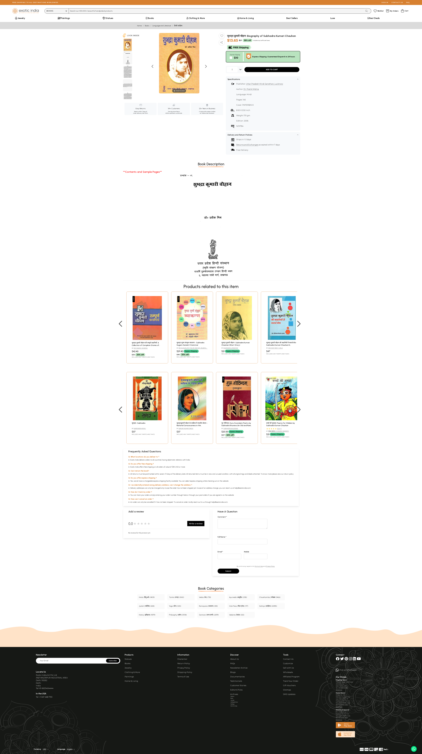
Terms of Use (259, 566)
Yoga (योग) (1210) (175, 606)
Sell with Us (288, 668)
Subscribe (113, 661)
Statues (128, 659)
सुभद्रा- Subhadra (138, 423)
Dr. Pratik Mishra (251, 89)
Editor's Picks (236, 690)
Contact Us (288, 659)
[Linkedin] (354, 659)
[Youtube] (359, 659)
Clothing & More (132, 672)
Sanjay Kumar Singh (186, 428)
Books (147, 26)
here (185, 495)
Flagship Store (341, 680)
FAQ (408, 2)
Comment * (222, 517)
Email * (220, 552)
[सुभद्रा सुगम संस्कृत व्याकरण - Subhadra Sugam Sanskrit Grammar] (192, 339)
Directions (339, 690)
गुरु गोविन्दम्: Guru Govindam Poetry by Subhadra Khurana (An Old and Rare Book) (236, 425)
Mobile (246, 552)
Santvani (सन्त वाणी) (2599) (209, 615)
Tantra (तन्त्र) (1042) (176, 597)
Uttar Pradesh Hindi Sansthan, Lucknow (264, 84)
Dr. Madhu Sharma (140, 348)
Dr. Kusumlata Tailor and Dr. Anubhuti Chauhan (192, 349)
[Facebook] (337, 659)
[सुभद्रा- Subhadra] (147, 420)
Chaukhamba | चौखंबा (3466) (269, 597)
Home (139, 26)
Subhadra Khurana (231, 428)
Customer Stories (238, 685)
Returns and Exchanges (247, 145)
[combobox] (216, 11)
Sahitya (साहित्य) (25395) (268, 606)
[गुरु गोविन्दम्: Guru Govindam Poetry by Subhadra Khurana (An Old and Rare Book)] (237, 420)
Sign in (385, 2)
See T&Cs (145, 113)
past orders (203, 495)
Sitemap (287, 690)
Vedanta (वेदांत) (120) (236, 615)
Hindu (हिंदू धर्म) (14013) (147, 597)
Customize (288, 663)
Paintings (129, 677)
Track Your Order (290, 681)
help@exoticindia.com (243, 488)
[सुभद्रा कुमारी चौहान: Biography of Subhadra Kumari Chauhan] (127, 45)
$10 (236, 57)
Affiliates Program (291, 677)
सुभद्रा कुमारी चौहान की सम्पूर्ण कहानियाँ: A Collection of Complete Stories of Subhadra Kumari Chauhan (145, 345)
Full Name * (222, 537)
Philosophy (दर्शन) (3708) (178, 615)
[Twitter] (342, 659)
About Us (234, 659)
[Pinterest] (346, 659)
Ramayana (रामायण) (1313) (208, 606)
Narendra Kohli (140, 428)
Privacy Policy (270, 566)
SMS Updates (289, 694)
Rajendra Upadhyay (231, 348)
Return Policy (183, 663)
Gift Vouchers (289, 685)
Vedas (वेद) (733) (205, 597)
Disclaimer (182, 659)
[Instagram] (350, 659)
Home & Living (131, 681)
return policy (289, 474)
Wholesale (288, 672)
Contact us (397, 2)
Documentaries (237, 677)
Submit (228, 571)
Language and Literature (161, 26)
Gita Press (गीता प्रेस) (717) (238, 606)
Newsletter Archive (238, 668)
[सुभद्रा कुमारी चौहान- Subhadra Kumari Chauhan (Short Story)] (237, 339)
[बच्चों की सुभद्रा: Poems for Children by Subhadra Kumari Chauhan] (281, 420)
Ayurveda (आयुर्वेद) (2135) (238, 597)
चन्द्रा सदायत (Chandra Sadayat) (278, 431)
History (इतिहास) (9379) (147, 615)
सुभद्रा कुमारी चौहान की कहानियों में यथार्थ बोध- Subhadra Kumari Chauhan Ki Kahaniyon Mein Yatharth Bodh (281, 345)
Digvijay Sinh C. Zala (275, 348)
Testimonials (236, 681)
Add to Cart (272, 69)
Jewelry (128, 668)
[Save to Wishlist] (221, 36)
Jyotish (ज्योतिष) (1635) (147, 606)
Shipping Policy (184, 672)
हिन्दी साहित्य (178, 26)
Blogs (233, 672)
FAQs (232, 663)
